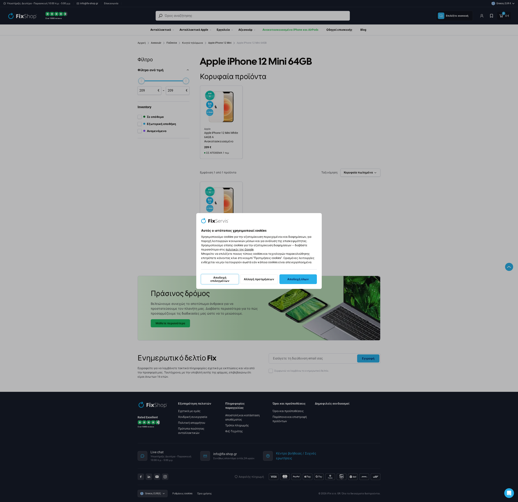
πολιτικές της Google (240, 249)
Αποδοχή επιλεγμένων (219, 279)
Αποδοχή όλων (298, 279)
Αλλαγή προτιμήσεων (259, 279)
